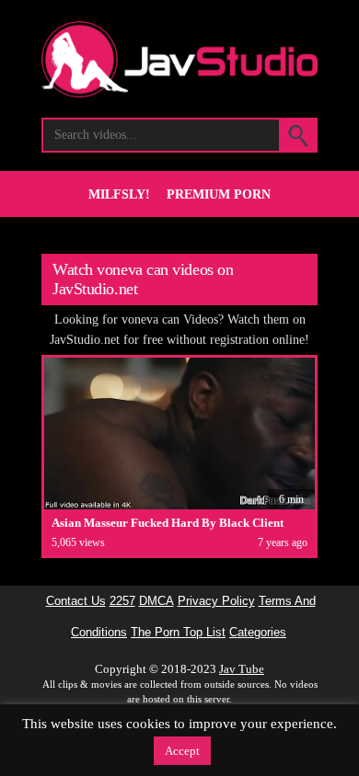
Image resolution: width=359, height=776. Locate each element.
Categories (257, 632)
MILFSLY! (119, 194)
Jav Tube (241, 669)
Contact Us (76, 601)
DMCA (156, 601)
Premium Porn (219, 194)
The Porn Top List (178, 632)
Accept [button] (182, 751)
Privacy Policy (216, 601)
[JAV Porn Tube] (179, 92)
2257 (122, 601)
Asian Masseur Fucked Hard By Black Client (168, 523)
